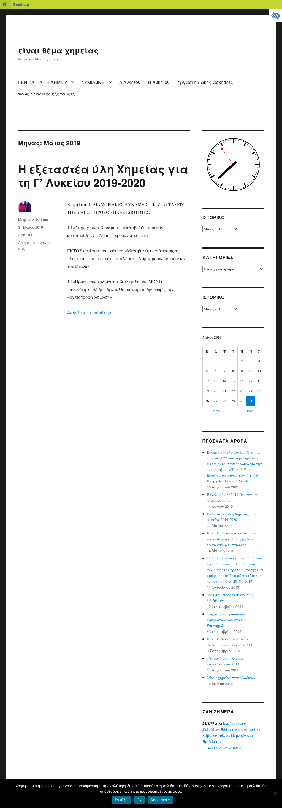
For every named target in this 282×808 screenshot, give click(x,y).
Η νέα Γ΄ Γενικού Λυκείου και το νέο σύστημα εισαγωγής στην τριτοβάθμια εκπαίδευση (232, 539)
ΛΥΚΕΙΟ (25, 235)
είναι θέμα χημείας (58, 50)
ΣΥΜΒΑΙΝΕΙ (93, 82)
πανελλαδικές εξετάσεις (46, 94)
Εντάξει (121, 800)
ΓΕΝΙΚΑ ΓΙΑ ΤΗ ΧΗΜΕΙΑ (43, 82)
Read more (160, 800)
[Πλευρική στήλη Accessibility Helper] (275, 15)
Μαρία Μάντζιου (33, 219)
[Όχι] (275, 793)
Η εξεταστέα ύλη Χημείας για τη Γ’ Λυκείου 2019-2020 (103, 175)
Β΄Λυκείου (159, 82)
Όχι (140, 800)
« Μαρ (215, 410)
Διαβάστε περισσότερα (90, 312)
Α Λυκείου (129, 82)
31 (251, 400)
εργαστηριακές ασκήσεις (205, 82)
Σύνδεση (21, 4)
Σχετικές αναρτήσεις (224, 747)
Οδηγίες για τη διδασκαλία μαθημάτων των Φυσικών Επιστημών (228, 620)
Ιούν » (251, 410)
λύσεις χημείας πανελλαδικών (231, 677)
